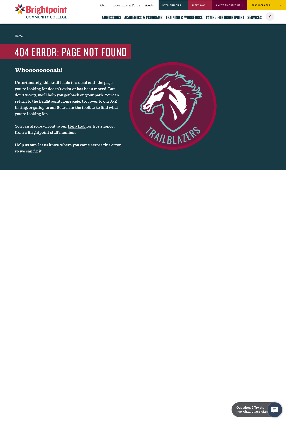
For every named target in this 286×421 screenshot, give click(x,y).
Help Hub (77, 126)
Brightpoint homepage (59, 101)
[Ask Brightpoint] (275, 410)
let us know (48, 144)
